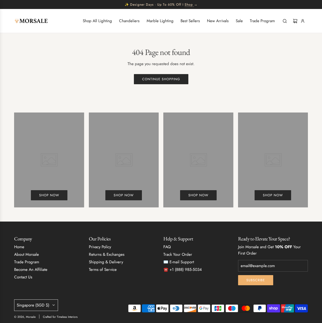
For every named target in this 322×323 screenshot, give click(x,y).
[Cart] (295, 21)
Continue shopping (161, 79)
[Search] (285, 21)
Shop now (49, 195)
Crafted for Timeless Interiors (60, 317)
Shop (189, 4)
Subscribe (255, 280)
